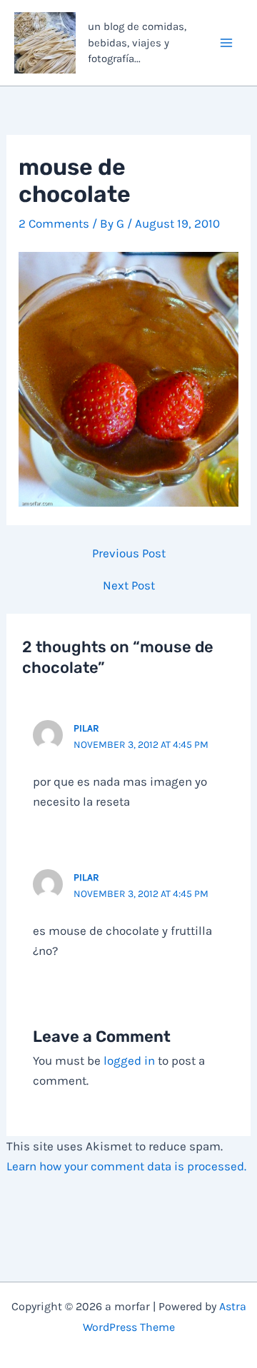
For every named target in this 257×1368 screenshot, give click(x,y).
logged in (129, 1060)
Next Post (129, 585)
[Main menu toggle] (227, 42)
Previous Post (129, 553)
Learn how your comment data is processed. (126, 1166)
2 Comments (54, 223)
